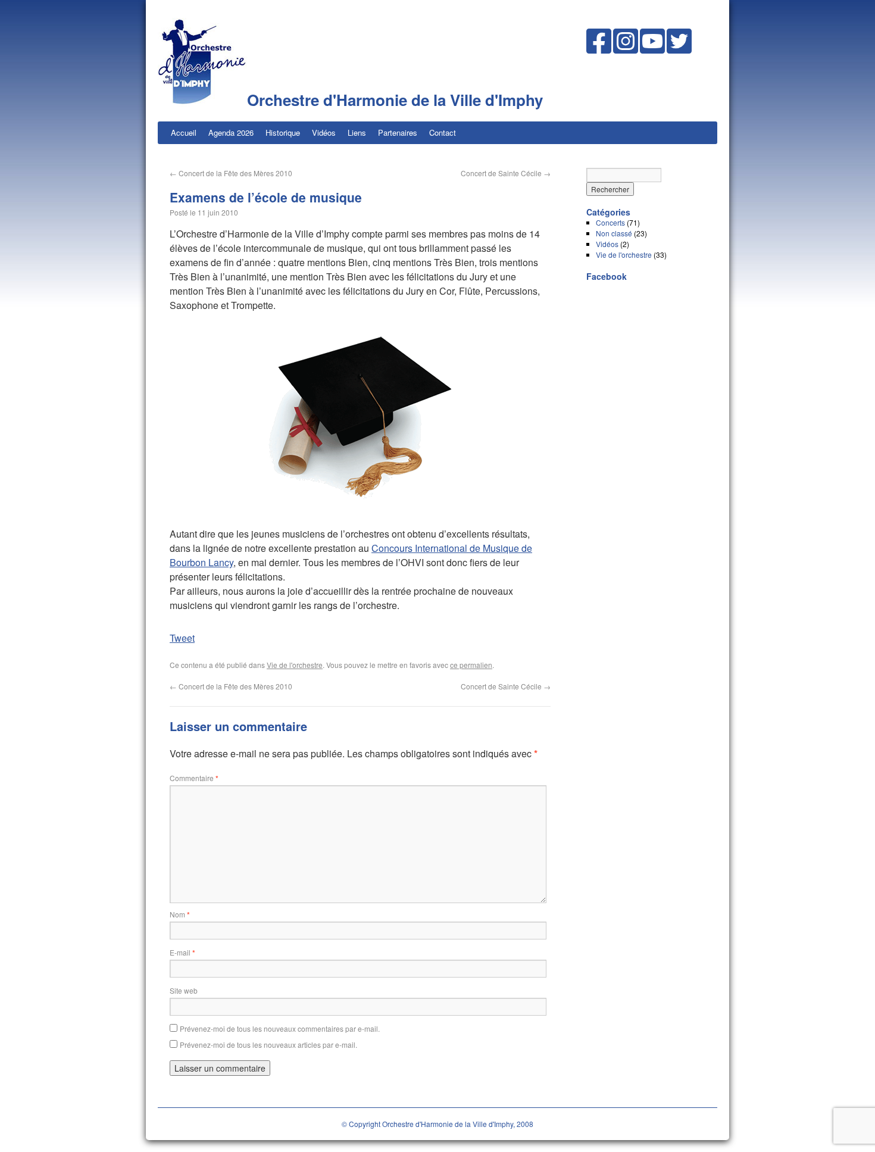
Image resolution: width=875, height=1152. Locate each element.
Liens (357, 132)
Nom (180, 914)
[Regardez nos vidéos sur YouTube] (652, 48)
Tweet (182, 638)
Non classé (614, 233)
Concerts (610, 222)
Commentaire (194, 778)
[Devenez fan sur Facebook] (598, 48)
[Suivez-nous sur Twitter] (679, 48)
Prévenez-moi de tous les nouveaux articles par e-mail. (268, 1044)
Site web (184, 990)
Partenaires (397, 132)
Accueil (183, 132)
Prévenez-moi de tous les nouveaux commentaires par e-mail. (280, 1028)
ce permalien (471, 665)
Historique (282, 132)
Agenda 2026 (231, 132)
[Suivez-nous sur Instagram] (625, 48)
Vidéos (324, 132)
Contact (442, 132)
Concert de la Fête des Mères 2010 (231, 173)
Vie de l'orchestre (295, 665)
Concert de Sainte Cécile (506, 173)
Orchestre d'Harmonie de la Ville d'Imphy (395, 100)
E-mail (182, 952)
